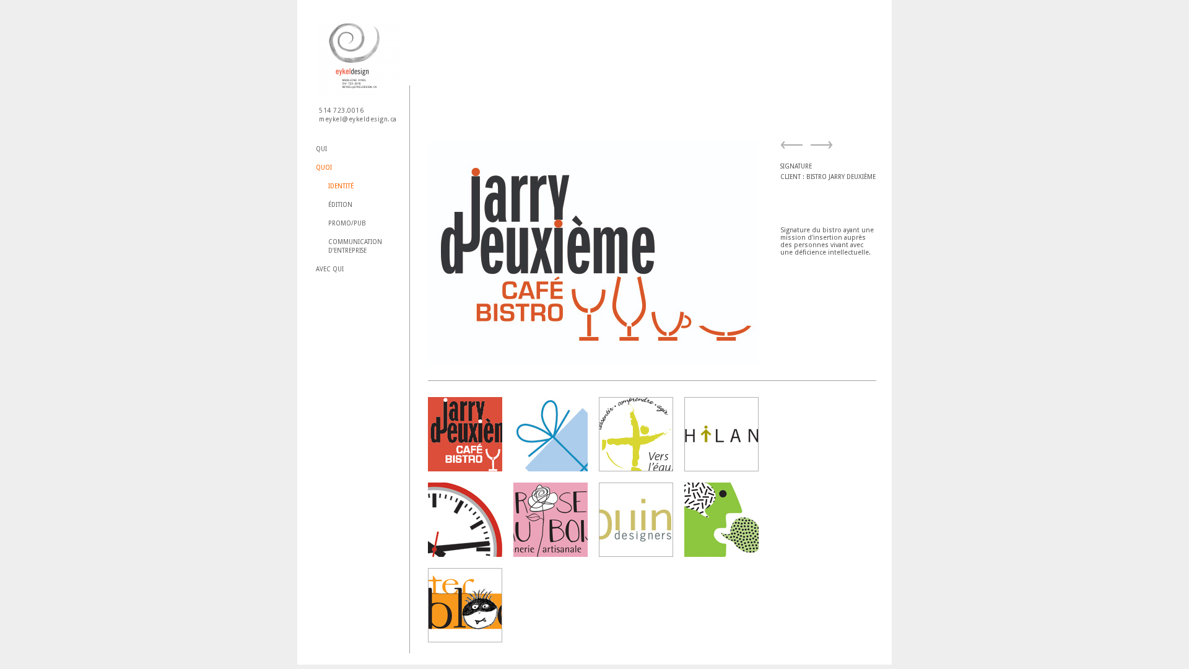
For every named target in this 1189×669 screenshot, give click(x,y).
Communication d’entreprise (355, 246)
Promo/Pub (347, 223)
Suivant (819, 148)
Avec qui (330, 269)
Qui (321, 149)
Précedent (794, 148)
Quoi (324, 167)
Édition (340, 204)
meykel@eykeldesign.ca (358, 119)
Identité (341, 186)
